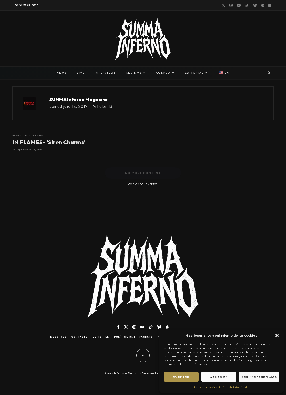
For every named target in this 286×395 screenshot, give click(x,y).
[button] (277, 335)
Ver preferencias (259, 376)
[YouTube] (239, 5)
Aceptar (181, 376)
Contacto (79, 337)
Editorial (101, 337)
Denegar (219, 376)
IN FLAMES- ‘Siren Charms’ (49, 142)
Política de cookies (205, 387)
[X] (223, 5)
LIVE (81, 72)
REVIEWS (134, 72)
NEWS (62, 72)
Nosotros (58, 337)
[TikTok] (247, 5)
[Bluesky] (255, 5)
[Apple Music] (262, 5)
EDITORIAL (194, 72)
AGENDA (163, 72)
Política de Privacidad (233, 387)
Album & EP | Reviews (30, 135)
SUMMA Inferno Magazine (78, 99)
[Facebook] (216, 5)
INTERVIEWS (105, 72)
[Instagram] (231, 5)
